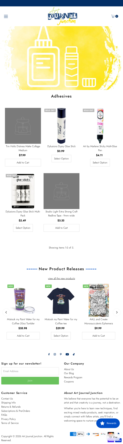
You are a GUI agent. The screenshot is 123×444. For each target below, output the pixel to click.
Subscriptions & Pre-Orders (15, 411)
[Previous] (6, 312)
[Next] (116, 312)
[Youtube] (67, 354)
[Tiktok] (74, 354)
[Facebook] (49, 354)
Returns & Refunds (10, 407)
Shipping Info (8, 402)
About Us (69, 369)
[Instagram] (55, 354)
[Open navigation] (6, 16)
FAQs (4, 415)
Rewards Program (73, 377)
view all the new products (61, 278)
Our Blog (69, 373)
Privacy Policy (8, 419)
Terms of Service (10, 423)
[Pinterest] (61, 354)
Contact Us (7, 398)
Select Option (61, 158)
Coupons (69, 381)
